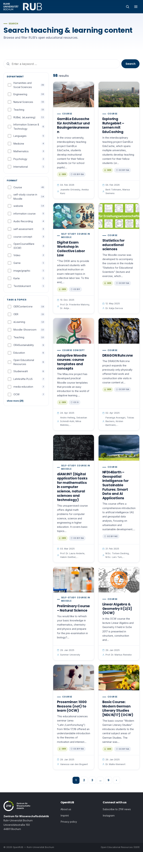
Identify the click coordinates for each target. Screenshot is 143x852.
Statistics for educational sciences (113, 244)
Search (131, 64)
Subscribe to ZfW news (117, 809)
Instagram (109, 815)
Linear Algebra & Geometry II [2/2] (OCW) (117, 608)
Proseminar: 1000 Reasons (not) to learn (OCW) (72, 706)
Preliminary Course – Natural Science (73, 608)
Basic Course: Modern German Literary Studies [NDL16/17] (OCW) (117, 708)
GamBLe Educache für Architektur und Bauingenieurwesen (73, 125)
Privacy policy (69, 821)
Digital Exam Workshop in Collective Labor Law (71, 249)
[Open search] (127, 6)
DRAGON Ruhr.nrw (117, 355)
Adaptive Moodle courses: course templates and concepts (72, 362)
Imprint (65, 815)
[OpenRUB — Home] (22, 6)
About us (66, 809)
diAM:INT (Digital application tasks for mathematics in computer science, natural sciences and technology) (72, 487)
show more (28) (15, 400)
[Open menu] (136, 6)
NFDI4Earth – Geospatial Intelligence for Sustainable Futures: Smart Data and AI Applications (115, 485)
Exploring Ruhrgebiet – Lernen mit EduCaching (113, 125)
